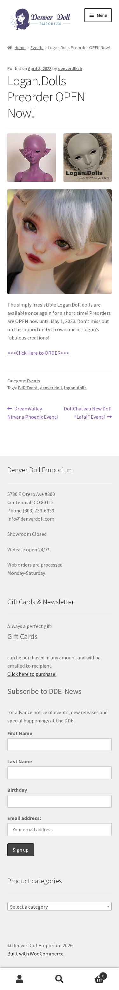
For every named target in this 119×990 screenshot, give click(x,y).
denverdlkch (70, 68)
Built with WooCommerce (35, 953)
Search (59, 979)
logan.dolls (75, 387)
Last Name (19, 761)
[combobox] (59, 906)
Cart (91, 973)
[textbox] (60, 906)
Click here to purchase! (31, 674)
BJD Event (28, 387)
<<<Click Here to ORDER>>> (38, 353)
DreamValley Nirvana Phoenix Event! (32, 412)
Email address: (24, 818)
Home (20, 47)
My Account (20, 979)
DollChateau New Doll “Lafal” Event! (87, 412)
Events (36, 47)
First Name (19, 733)
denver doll (51, 387)
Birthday (17, 790)
